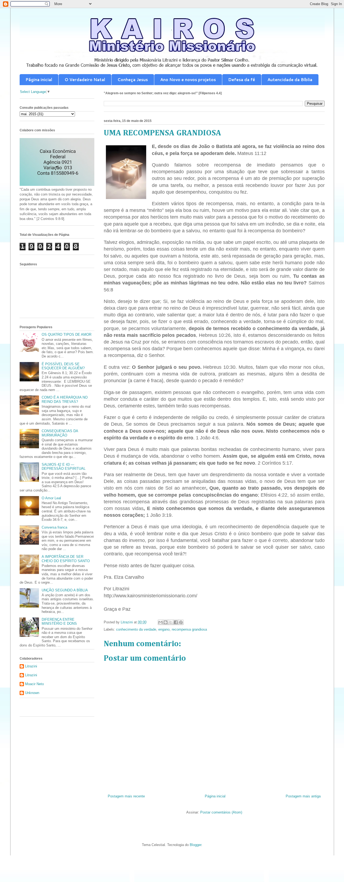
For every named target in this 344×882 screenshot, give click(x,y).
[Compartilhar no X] (170, 622)
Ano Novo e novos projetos (188, 79)
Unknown (32, 693)
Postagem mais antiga (303, 796)
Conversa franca (54, 527)
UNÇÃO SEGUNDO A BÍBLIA (65, 590)
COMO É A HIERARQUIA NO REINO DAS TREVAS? (65, 399)
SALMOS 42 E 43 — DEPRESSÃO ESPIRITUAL (63, 466)
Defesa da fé (241, 79)
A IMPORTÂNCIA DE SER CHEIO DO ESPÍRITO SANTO (66, 559)
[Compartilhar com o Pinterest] (181, 622)
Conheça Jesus (132, 79)
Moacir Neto (34, 684)
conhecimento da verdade (136, 629)
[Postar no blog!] (165, 622)
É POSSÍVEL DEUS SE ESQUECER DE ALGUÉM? (63, 366)
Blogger (195, 845)
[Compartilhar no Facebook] (175, 622)
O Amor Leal (51, 498)
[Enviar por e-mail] (160, 622)
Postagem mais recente (126, 796)
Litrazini (31, 666)
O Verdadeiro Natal (84, 79)
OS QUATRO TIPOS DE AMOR (66, 334)
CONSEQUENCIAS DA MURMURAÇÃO (60, 433)
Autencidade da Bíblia (289, 79)
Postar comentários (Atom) (221, 812)
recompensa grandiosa (189, 629)
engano (164, 629)
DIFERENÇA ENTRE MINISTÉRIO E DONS (59, 621)
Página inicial (39, 79)
